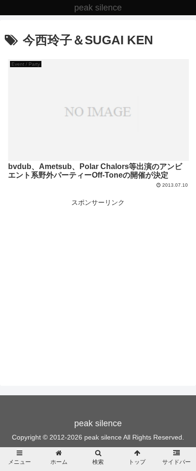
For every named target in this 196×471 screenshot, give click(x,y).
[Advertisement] (98, 275)
